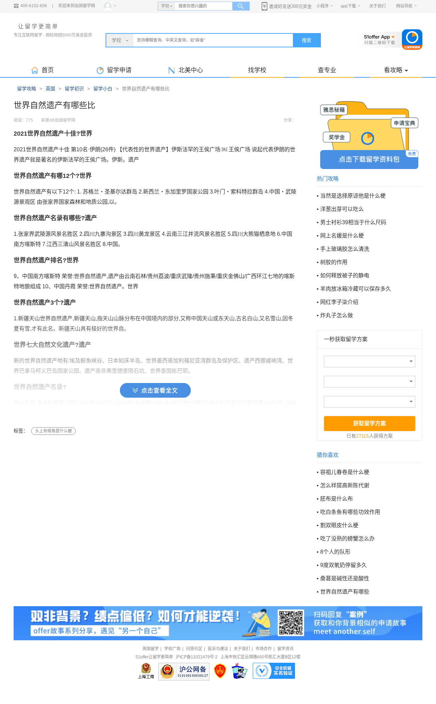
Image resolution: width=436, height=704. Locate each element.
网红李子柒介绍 (339, 302)
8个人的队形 (335, 552)
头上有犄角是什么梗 (53, 431)
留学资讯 (285, 648)
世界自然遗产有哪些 (344, 592)
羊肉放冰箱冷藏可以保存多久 (355, 289)
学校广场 (172, 648)
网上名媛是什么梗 (342, 236)
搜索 (306, 40)
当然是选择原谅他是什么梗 (353, 196)
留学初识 (74, 88)
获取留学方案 (369, 423)
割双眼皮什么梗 (339, 525)
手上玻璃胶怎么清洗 (344, 249)
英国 (50, 88)
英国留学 (150, 648)
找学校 (257, 70)
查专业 (327, 70)
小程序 (322, 6)
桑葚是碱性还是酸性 (344, 578)
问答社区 (194, 648)
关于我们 (377, 6)
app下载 (348, 6)
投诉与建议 (218, 648)
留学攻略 (26, 88)
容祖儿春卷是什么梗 (344, 472)
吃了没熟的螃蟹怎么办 (347, 538)
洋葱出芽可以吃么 (342, 209)
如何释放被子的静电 (344, 275)
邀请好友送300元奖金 (290, 6)
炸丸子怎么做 (336, 315)
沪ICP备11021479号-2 (197, 657)
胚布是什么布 (336, 499)
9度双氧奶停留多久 (343, 565)
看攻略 (393, 70)
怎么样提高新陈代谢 (344, 485)
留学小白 (102, 88)
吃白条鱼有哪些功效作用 (350, 512)
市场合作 (263, 648)
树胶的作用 (333, 262)
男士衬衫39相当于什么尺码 (353, 222)
